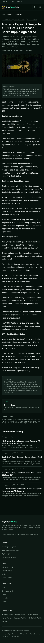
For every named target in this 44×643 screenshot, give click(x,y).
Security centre (7, 570)
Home (3, 14)
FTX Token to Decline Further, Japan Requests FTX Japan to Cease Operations (21, 442)
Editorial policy (6, 634)
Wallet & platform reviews (10, 550)
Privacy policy (24, 634)
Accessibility (15, 636)
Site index (5, 598)
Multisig (4, 621)
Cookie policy (6, 636)
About (4, 587)
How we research (7, 591)
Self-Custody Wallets (35, 618)
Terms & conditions (35, 634)
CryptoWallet (9, 522)
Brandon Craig (6, 50)
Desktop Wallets (32, 615)
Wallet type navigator (9, 547)
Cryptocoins (32, 19)
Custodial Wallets (20, 618)
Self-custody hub (7, 567)
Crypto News (19, 19)
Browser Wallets (7, 618)
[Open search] (35, 7)
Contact (4, 601)
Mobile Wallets (20, 615)
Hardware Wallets (7, 615)
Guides (4, 574)
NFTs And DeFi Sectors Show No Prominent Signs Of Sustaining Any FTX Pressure (22, 490)
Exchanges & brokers (9, 557)
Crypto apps (6, 554)
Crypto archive (7, 577)
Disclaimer (15, 634)
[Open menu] (40, 7)
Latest (4, 594)
